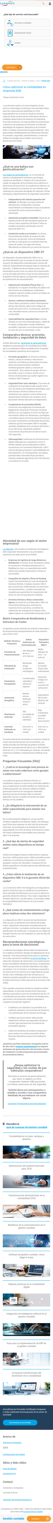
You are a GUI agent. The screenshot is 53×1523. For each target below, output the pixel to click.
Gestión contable (28, 81)
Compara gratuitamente (26, 1046)
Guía (38, 81)
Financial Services (13, 81)
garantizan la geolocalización (33, 343)
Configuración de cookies (14, 1454)
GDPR (5, 1447)
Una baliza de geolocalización (16, 175)
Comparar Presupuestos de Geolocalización (27, 1103)
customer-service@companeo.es (17, 1500)
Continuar (10, 67)
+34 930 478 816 (10, 1493)
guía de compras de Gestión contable (26, 1127)
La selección (8, 549)
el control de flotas (38, 958)
